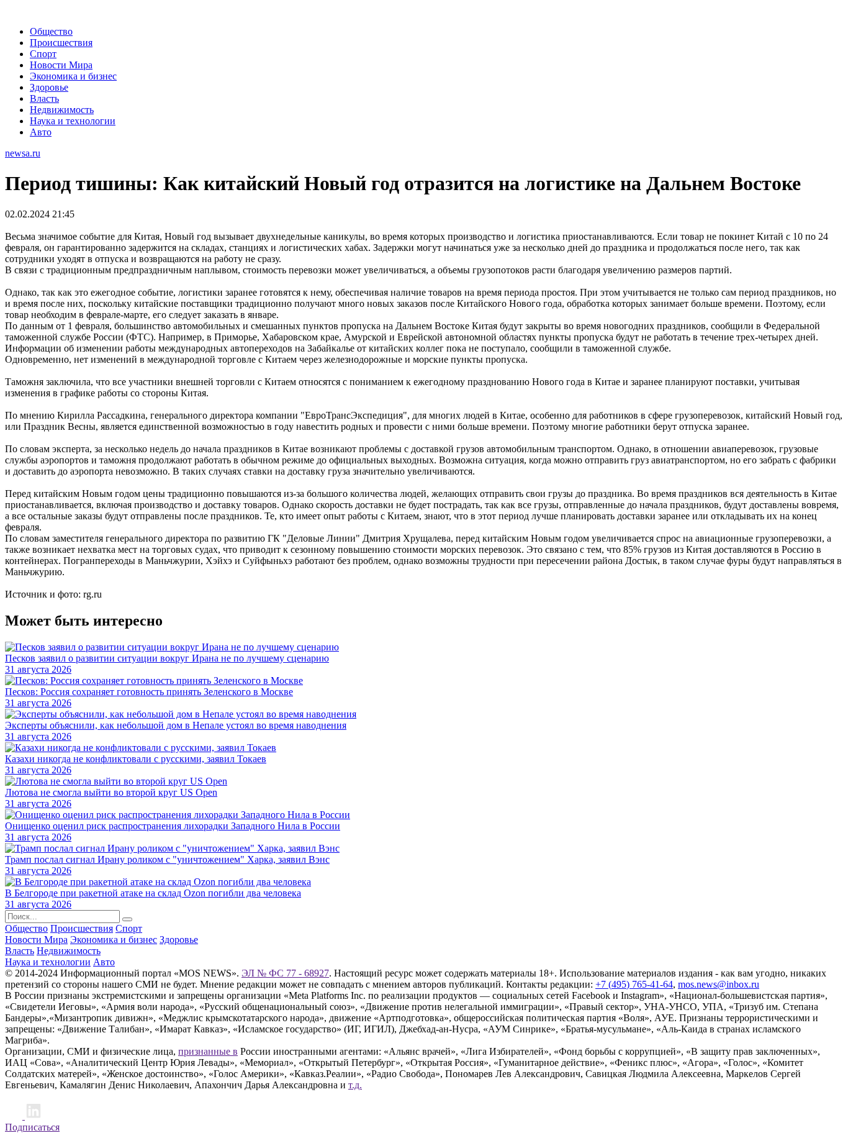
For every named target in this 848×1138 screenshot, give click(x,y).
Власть (44, 98)
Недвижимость (62, 109)
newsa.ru (22, 153)
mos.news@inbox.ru (718, 984)
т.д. (355, 1085)
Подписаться (32, 1127)
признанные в (208, 1051)
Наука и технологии (72, 121)
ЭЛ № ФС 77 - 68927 (285, 973)
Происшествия (61, 42)
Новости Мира (61, 65)
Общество (51, 31)
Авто (41, 132)
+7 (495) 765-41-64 (634, 984)
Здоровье (49, 87)
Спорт (43, 53)
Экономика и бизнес (73, 76)
